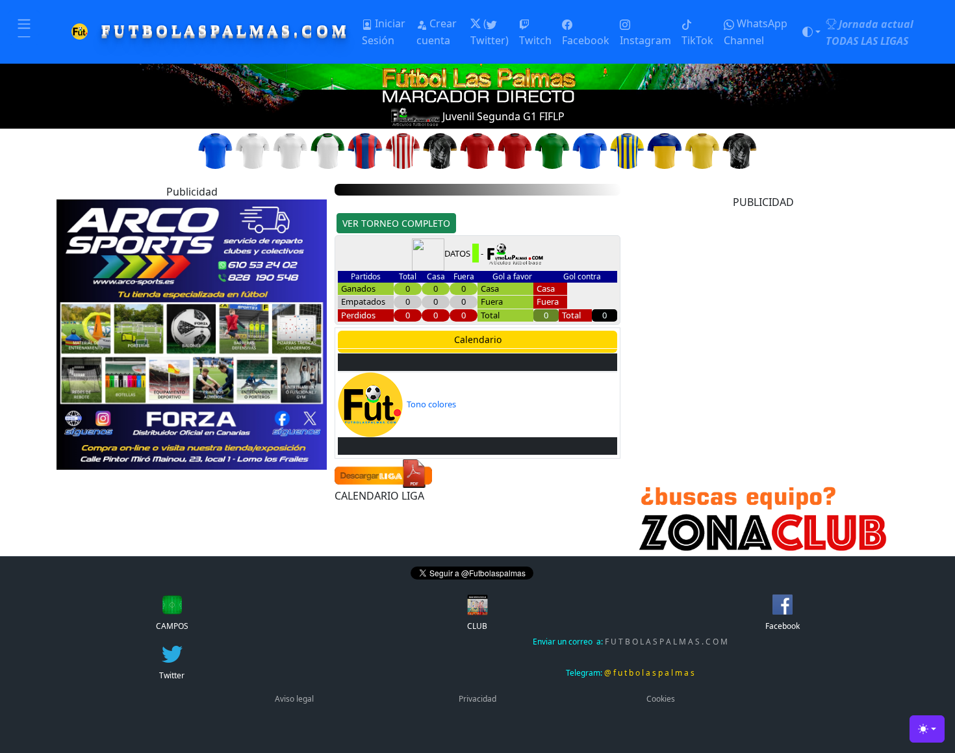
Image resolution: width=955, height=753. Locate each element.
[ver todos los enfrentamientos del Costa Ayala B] (664, 150)
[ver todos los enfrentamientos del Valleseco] (740, 150)
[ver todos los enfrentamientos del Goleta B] (552, 150)
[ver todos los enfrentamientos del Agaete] (365, 150)
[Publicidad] (192, 333)
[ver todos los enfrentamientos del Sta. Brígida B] (328, 150)
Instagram (645, 40)
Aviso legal (294, 698)
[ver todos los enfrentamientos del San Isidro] (589, 150)
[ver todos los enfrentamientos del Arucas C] (252, 150)
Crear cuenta (436, 31)
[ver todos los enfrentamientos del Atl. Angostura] (440, 150)
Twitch (535, 40)
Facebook (585, 40)
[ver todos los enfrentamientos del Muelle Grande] (477, 150)
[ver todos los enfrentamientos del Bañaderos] (215, 150)
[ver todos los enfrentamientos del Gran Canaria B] (402, 150)
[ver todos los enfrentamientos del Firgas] (515, 150)
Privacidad (477, 698)
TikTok (697, 40)
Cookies (660, 698)
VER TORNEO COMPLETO (396, 223)
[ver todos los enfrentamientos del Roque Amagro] (702, 150)
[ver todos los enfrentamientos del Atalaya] (627, 150)
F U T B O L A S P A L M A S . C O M (630, 641)
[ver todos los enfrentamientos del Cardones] (290, 150)
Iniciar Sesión (383, 31)
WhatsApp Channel (755, 31)
